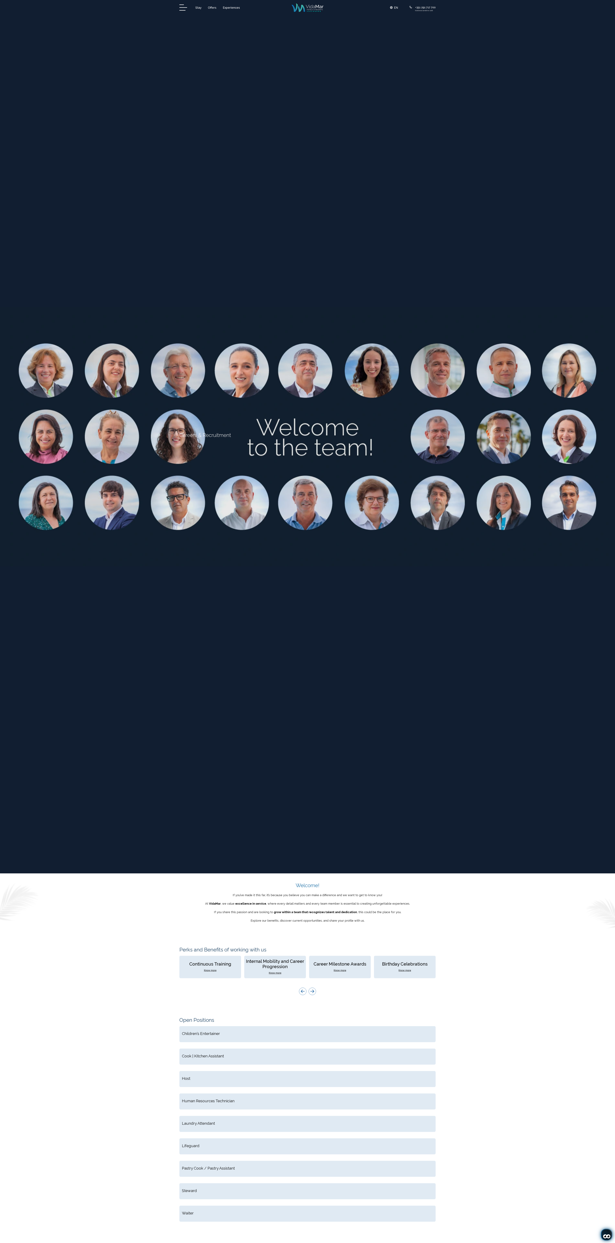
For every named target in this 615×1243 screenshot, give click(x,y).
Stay (198, 7)
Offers (212, 7)
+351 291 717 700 (425, 7)
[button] (394, 7)
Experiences (231, 7)
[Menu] (184, 8)
